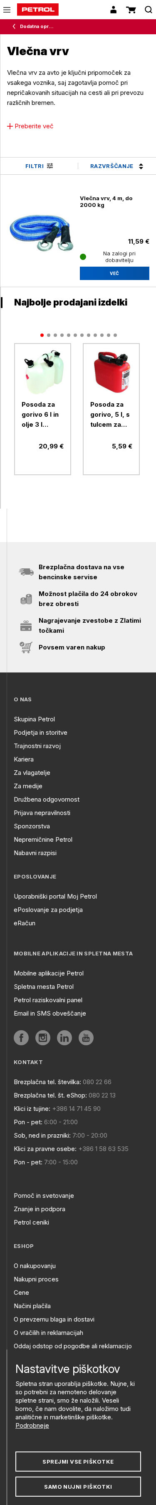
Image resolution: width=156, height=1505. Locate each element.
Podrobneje (32, 1425)
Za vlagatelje (32, 773)
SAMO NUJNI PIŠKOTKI (78, 1486)
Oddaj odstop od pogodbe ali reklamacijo (73, 1346)
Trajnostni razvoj (37, 746)
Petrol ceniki (31, 1222)
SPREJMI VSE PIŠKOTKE (78, 1461)
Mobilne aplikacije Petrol (49, 973)
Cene (21, 1292)
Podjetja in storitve (40, 732)
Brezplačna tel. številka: (47, 1082)
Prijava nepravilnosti (42, 813)
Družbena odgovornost (46, 799)
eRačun (24, 923)
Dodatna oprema (38, 26)
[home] (38, 9)
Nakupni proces (36, 1279)
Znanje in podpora (39, 1209)
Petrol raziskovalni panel (48, 1000)
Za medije (28, 786)
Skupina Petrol (34, 719)
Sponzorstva (32, 826)
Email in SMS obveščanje (50, 1013)
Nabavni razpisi (35, 853)
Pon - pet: (28, 1122)
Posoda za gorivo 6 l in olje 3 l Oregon (40, 415)
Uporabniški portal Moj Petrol (55, 896)
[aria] (42, 371)
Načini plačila (32, 1306)
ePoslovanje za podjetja (48, 910)
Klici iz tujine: (32, 1109)
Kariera (24, 759)
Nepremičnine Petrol (43, 839)
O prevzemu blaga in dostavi (54, 1319)
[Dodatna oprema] (16, 27)
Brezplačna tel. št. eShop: (50, 1095)
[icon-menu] (6, 9)
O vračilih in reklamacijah (48, 1333)
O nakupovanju (35, 1266)
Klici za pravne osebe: (45, 1149)
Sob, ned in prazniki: (42, 1135)
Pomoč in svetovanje (44, 1195)
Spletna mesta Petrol (44, 987)
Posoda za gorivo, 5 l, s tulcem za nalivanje (110, 415)
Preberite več (34, 126)
